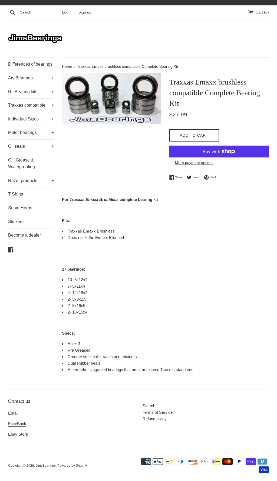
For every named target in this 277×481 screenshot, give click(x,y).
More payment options (194, 162)
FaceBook (17, 423)
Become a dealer (24, 235)
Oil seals (31, 146)
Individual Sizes (31, 119)
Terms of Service (158, 412)
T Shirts (15, 194)
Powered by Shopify (72, 465)
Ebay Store (18, 434)
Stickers (16, 221)
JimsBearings (46, 465)
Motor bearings (31, 132)
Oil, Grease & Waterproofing (21, 163)
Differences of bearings (30, 64)
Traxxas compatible (31, 105)
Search (149, 405)
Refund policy (155, 418)
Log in (67, 12)
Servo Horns (20, 208)
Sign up (84, 12)
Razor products (31, 180)
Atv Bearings (31, 78)
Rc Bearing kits (31, 91)
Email (13, 413)
